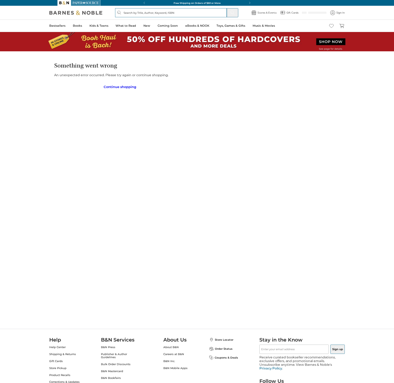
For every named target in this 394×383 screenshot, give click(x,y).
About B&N (171, 345)
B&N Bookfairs (115, 376)
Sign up (328, 348)
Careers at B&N (173, 352)
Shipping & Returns (70, 352)
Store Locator (220, 338)
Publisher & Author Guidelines (118, 354)
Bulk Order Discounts (120, 363)
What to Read (134, 26)
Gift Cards (64, 359)
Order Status (219, 347)
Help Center (65, 345)
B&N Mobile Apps (175, 366)
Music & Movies (272, 26)
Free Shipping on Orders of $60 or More (197, 2)
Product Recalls (68, 373)
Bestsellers (65, 26)
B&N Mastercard (116, 370)
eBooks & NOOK (206, 26)
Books (85, 26)
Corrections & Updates (72, 380)
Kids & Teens (107, 26)
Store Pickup (66, 366)
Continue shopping (120, 85)
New (155, 26)
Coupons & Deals (222, 356)
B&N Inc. (169, 359)
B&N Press (112, 345)
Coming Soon (176, 26)
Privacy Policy (271, 363)
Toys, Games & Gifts (239, 26)
